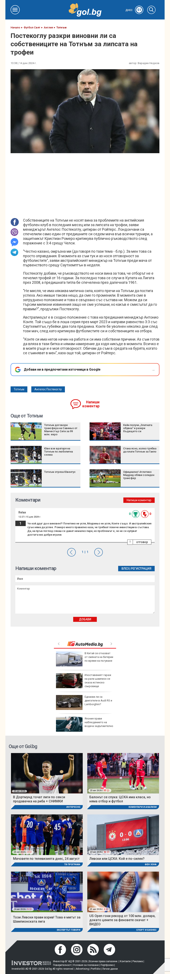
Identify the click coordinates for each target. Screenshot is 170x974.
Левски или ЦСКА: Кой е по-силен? (116, 859)
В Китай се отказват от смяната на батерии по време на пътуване (99, 657)
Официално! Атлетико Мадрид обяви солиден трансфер (138, 475)
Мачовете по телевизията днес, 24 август (46, 859)
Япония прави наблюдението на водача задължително (99, 722)
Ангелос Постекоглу (48, 389)
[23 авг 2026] (47, 773)
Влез (125, 568)
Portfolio (95, 968)
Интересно (73, 807)
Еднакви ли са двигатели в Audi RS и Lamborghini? (98, 700)
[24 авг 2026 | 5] (47, 892)
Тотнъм (19, 389)
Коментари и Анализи (143, 807)
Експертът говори (68, 930)
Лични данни (110, 968)
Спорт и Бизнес (146, 930)
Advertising (82, 968)
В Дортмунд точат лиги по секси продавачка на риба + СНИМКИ (39, 799)
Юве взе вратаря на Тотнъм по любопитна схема (58, 451)
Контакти (125, 961)
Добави (85, 619)
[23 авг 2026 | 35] (123, 773)
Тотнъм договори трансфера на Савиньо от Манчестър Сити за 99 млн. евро (60, 429)
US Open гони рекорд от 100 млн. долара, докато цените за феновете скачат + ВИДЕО (122, 920)
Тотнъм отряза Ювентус (60, 471)
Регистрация (141, 568)
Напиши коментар (91, 404)
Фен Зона (151, 864)
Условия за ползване (86, 965)
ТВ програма (72, 864)
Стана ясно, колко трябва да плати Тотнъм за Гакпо (139, 450)
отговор (142, 542)
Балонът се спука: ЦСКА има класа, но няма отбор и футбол (120, 799)
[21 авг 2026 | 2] (123, 892)
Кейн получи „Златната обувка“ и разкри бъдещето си (137, 428)
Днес (133, 10)
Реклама (137, 961)
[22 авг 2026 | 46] (123, 834)
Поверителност (62, 965)
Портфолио (107, 965)
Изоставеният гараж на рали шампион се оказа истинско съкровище (98, 680)
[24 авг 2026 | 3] (47, 834)
